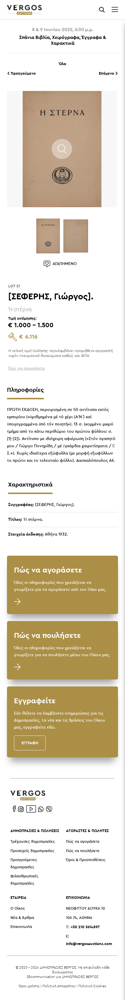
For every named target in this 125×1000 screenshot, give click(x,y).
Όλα (62, 63)
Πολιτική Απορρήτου (59, 986)
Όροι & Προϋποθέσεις (86, 860)
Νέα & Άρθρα (22, 917)
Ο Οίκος (17, 908)
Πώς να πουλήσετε (83, 851)
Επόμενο (107, 73)
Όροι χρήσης (29, 986)
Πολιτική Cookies (92, 986)
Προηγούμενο (23, 73)
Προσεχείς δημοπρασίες (32, 851)
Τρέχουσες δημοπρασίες (32, 841)
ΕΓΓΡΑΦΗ (30, 742)
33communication (41, 976)
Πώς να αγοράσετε (83, 841)
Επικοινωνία (21, 926)
